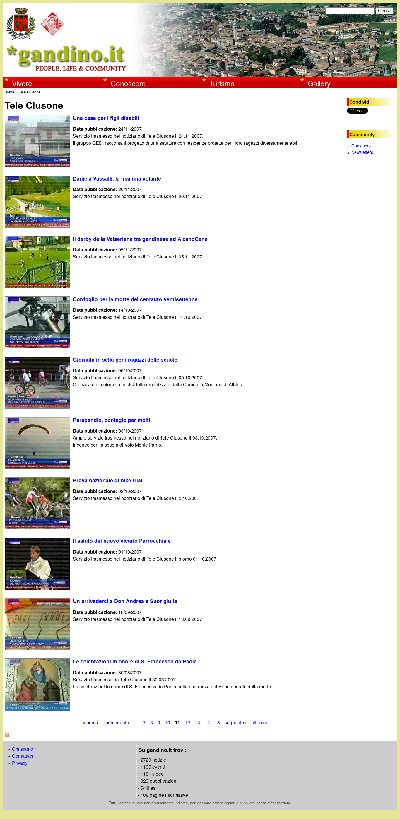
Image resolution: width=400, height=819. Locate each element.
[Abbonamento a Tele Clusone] (7, 735)
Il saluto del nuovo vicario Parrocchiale (122, 540)
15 (217, 722)
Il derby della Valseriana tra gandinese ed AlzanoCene (140, 238)
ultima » (259, 722)
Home (9, 92)
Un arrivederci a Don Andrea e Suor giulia (125, 601)
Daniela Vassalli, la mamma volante (117, 178)
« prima (90, 722)
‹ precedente (116, 722)
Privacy (20, 763)
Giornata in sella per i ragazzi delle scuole (125, 359)
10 (167, 722)
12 (187, 722)
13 (197, 722)
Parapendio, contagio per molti (111, 419)
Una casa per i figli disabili (106, 117)
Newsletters (362, 152)
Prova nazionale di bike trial (107, 480)
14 (207, 722)
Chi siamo (22, 748)
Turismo (222, 83)
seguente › (236, 722)
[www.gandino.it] (200, 73)
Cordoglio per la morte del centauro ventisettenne (135, 299)
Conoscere (128, 83)
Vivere (22, 83)
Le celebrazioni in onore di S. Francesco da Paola (135, 661)
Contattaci (22, 755)
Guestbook (361, 145)
